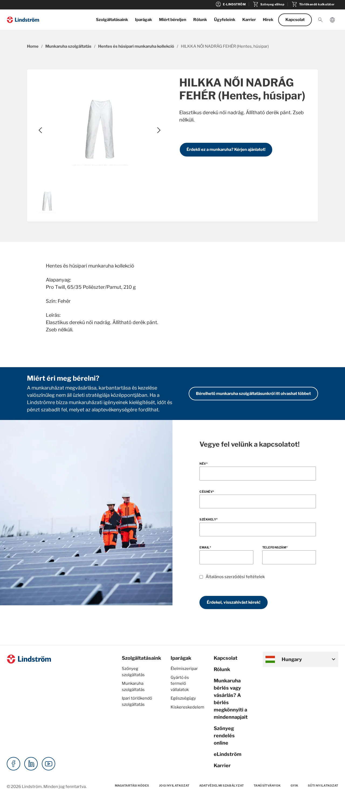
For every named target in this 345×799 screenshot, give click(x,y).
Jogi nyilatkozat (174, 785)
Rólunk (200, 19)
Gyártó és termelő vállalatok (180, 683)
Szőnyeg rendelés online (224, 735)
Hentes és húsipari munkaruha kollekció (136, 46)
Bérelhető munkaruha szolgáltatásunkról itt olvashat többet (253, 393)
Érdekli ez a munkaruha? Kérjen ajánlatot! (226, 149)
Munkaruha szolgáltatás (68, 46)
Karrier (249, 19)
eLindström (228, 754)
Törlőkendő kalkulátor (313, 4)
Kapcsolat (295, 19)
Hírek (268, 19)
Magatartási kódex (132, 785)
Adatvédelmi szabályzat (221, 785)
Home (33, 46)
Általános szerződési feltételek (235, 576)
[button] (320, 20)
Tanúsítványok (267, 785)
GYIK (294, 785)
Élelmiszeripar (184, 668)
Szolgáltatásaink (112, 19)
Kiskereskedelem (187, 707)
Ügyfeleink (224, 19)
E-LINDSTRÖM (230, 4)
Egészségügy (183, 698)
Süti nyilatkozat (323, 785)
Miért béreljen (172, 19)
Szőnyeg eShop (268, 4)
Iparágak (143, 19)
